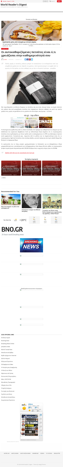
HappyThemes (42, 464)
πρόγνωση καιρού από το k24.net (13, 441)
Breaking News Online (7, 343)
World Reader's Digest (14, 4)
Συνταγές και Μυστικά (7, 391)
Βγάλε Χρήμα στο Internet (8, 355)
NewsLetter (57, 453)
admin (5, 59)
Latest (4, 177)
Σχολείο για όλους (6, 394)
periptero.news (5, 346)
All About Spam (5, 337)
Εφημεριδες (35, 453)
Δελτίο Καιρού (5, 358)
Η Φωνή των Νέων (6, 370)
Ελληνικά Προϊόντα (7, 361)
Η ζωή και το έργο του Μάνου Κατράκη (31, 210)
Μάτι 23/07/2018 (6, 379)
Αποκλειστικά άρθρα (7, 352)
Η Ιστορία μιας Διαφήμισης (9, 367)
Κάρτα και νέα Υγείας (7, 373)
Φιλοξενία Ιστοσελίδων (8, 397)
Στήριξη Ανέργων (6, 388)
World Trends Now (6, 349)
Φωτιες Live (6, 453)
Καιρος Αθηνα (14, 453)
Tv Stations (49, 453)
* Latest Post (5, 48)
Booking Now (5, 340)
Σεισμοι (42, 453)
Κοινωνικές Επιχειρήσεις (8, 376)
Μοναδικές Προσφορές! (8, 382)
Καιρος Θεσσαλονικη (25, 453)
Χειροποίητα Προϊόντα (8, 400)
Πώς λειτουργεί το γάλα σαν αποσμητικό (10, 207)
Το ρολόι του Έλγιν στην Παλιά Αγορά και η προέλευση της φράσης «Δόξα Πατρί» (52, 212)
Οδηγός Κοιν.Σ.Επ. (6, 385)
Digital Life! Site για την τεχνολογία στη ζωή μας (19, 153)
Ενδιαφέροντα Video (7, 364)
